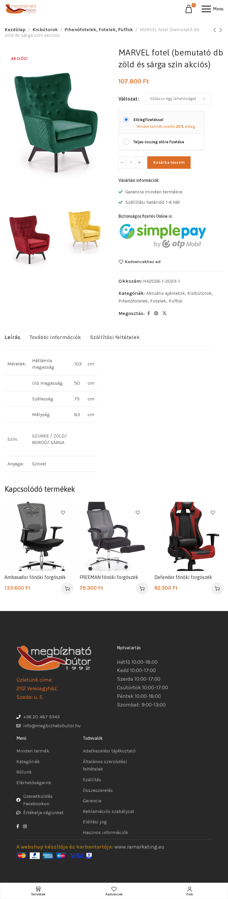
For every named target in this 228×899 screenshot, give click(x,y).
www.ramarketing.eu (139, 846)
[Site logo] (20, 9)
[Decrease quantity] (122, 162)
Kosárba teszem (169, 162)
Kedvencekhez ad (143, 261)
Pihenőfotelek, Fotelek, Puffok (99, 29)
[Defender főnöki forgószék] (189, 536)
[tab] (12, 337)
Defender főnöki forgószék (183, 577)
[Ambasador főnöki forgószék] (39, 536)
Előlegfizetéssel (148, 119)
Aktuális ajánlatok (165, 293)
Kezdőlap (15, 29)
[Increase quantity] (139, 162)
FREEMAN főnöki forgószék (109, 577)
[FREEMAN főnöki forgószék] (114, 536)
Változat (127, 98)
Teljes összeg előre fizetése (158, 141)
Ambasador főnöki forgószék (35, 577)
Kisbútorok (45, 29)
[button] (67, 588)
